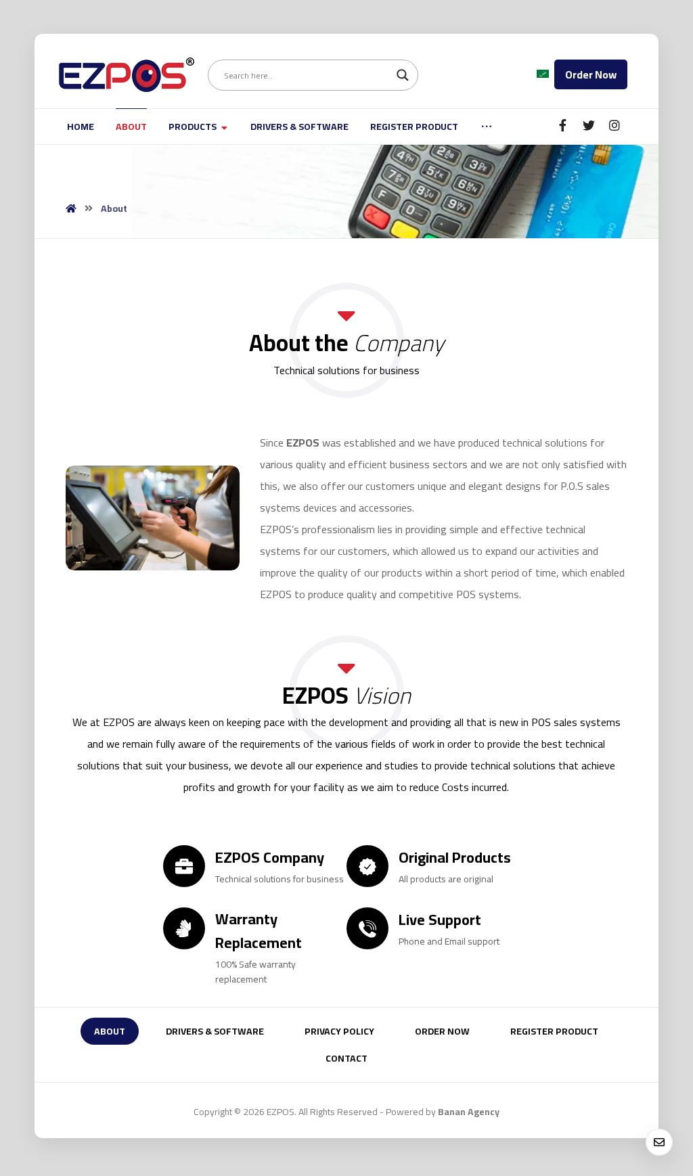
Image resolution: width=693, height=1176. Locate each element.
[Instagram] (614, 125)
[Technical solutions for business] (126, 74)
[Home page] (71, 208)
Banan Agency (468, 1112)
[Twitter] (589, 125)
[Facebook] (563, 125)
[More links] (486, 126)
